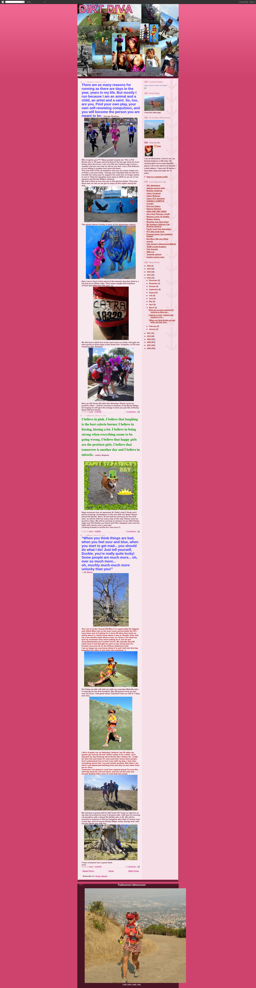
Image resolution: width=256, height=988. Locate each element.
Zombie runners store (155, 257)
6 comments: (131, 531)
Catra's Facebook (154, 193)
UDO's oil (150, 252)
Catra (159, 146)
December (153, 280)
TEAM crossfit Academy (156, 247)
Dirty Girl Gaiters (153, 206)
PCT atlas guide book (155, 232)
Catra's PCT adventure (156, 199)
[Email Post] (138, 411)
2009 (149, 339)
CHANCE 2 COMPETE (155, 201)
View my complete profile (157, 177)
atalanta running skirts (156, 188)
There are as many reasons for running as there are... (161, 311)
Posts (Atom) (101, 876)
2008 (149, 342)
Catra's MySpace (153, 196)
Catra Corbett (148, 85)
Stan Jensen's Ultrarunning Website (161, 244)
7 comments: (131, 866)
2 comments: (131, 411)
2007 (149, 345)
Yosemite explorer (154, 254)
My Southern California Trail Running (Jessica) (158, 225)
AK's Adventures (153, 186)
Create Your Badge (160, 85)
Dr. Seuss (88, 572)
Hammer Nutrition (154, 209)
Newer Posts (88, 871)
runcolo (150, 242)
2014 (149, 272)
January (152, 329)
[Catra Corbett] (145, 88)
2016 (149, 266)
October (152, 286)
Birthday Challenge (154, 191)
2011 (149, 333)
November (153, 283)
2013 (149, 275)
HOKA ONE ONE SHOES (157, 212)
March (152, 308)
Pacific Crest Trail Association (159, 229)
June (151, 299)
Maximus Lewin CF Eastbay (158, 217)
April (151, 305)
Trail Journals (152, 249)
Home (111, 871)
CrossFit (150, 204)
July (151, 295)
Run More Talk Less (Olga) (157, 239)
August (152, 293)
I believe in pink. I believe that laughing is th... (161, 316)
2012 (149, 278)
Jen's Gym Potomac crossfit (158, 214)
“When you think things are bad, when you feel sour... (162, 321)
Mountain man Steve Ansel (158, 222)
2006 (149, 348)
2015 (149, 269)
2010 (149, 336)
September (154, 289)
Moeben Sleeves (153, 219)
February (153, 326)
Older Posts (133, 871)
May (151, 301)
